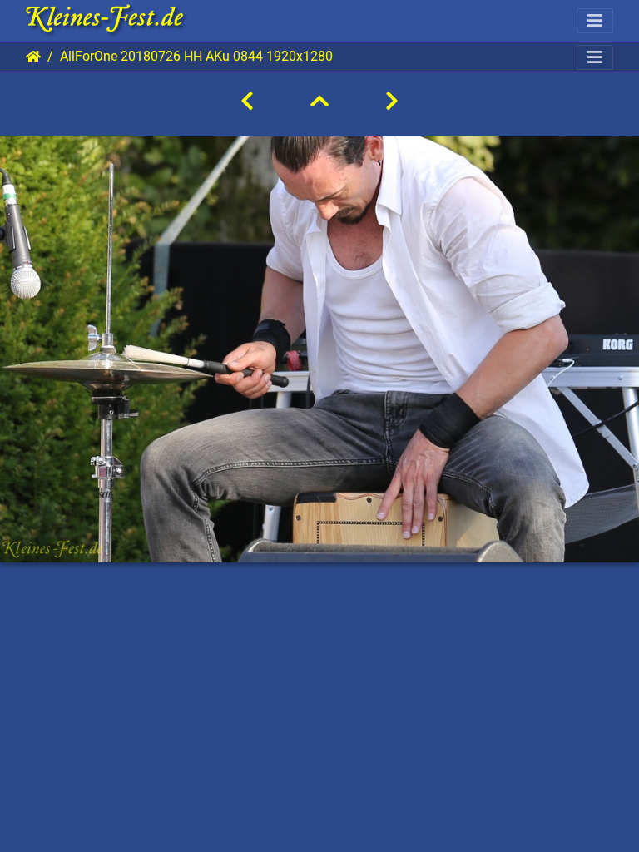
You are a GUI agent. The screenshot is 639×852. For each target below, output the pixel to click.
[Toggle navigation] (595, 20)
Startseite (33, 57)
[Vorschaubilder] (319, 101)
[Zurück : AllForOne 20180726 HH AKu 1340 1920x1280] (247, 101)
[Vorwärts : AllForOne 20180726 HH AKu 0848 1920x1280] (392, 101)
